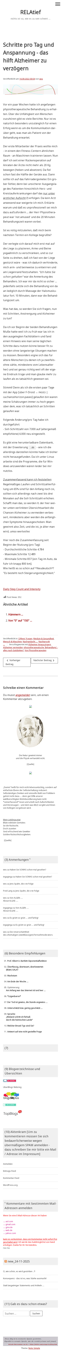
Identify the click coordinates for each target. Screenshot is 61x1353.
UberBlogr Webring (12, 1087)
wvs (41, 78)
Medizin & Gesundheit (43, 638)
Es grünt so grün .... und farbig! (24, 917)
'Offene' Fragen (25, 638)
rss (4, 1248)
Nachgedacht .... (30, 641)
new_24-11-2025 (19, 1261)
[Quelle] (30, 764)
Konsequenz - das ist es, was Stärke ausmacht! (25, 1278)
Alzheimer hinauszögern (39, 644)
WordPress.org (10, 1185)
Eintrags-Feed (9, 1171)
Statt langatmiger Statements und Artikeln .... (23, 1285)
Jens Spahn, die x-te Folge (22, 883)
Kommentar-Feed (11, 1178)
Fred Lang (7, 890)
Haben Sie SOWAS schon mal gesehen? (28, 869)
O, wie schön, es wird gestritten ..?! (19, 1271)
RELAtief (30, 12)
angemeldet (22, 695)
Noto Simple (34, 1348)
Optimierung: (24, 989)
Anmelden (8, 1164)
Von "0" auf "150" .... (20, 620)
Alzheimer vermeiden (13, 647)
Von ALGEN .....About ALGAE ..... (13, 899)
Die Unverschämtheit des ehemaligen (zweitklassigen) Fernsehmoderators (28, 933)
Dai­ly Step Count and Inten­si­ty (22, 589)
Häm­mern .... (15, 614)
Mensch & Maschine (12, 641)
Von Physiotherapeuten (35, 650)
